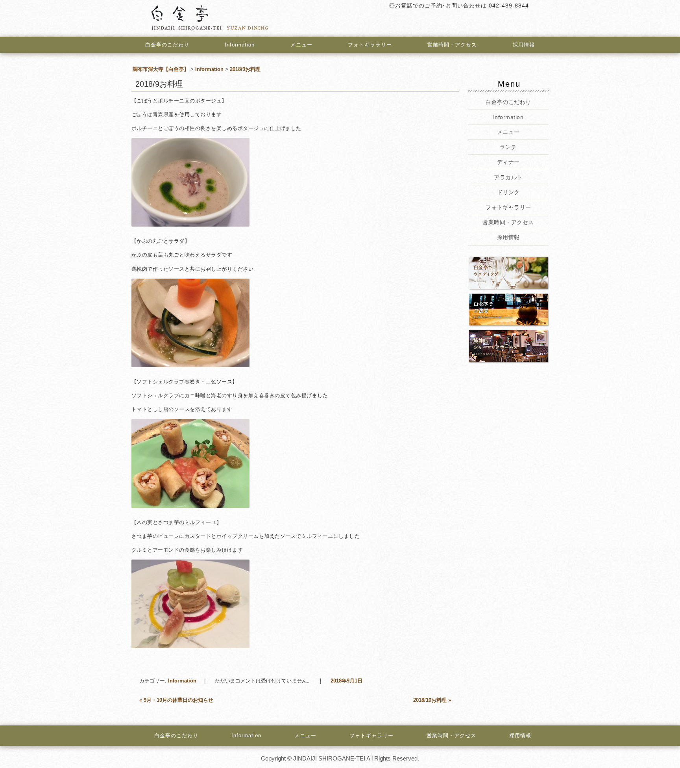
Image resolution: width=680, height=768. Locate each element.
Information (240, 45)
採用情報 (524, 45)
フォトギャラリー (370, 45)
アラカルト (508, 177)
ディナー (508, 162)
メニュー (301, 45)
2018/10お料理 (432, 700)
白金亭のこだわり (167, 45)
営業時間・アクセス (452, 45)
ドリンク (508, 192)
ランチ (508, 147)
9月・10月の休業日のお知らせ (176, 700)
